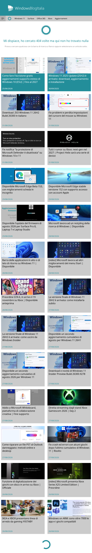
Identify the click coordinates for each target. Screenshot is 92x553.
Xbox (50, 18)
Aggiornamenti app (63, 18)
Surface (31, 18)
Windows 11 (20, 18)
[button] (3, 18)
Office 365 (41, 18)
